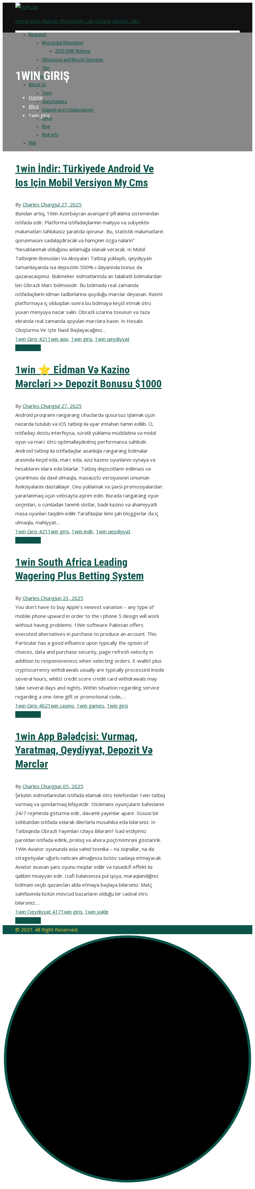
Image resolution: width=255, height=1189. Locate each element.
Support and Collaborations (68, 109)
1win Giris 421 (31, 338)
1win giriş (81, 338)
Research (37, 34)
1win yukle (97, 911)
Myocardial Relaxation (62, 42)
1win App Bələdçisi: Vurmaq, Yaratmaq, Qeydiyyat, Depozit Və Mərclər (84, 750)
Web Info (50, 134)
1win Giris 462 (31, 705)
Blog (46, 126)
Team (47, 93)
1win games (90, 705)
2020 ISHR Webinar (73, 51)
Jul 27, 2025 (68, 204)
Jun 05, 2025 (69, 786)
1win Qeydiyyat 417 (38, 911)
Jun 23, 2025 (69, 598)
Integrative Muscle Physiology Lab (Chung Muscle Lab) (77, 21)
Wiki (32, 143)
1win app (58, 338)
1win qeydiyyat (112, 338)
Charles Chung (39, 204)
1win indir (82, 531)
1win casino (61, 705)
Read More (28, 347)
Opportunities (54, 101)
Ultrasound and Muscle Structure (72, 59)
